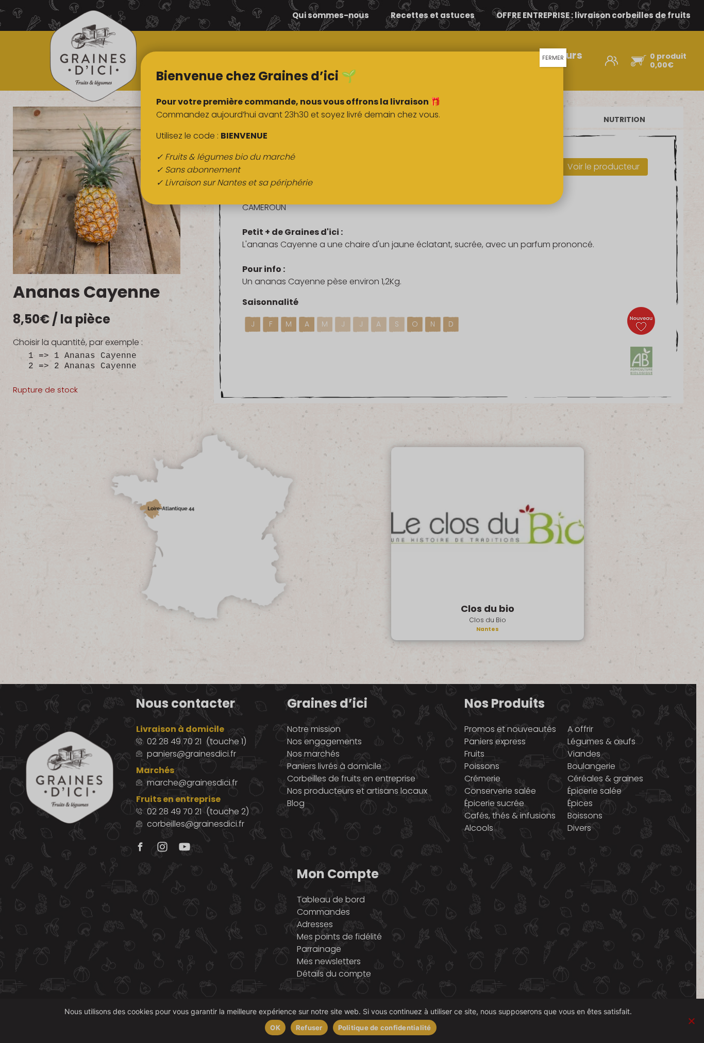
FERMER (553, 58)
